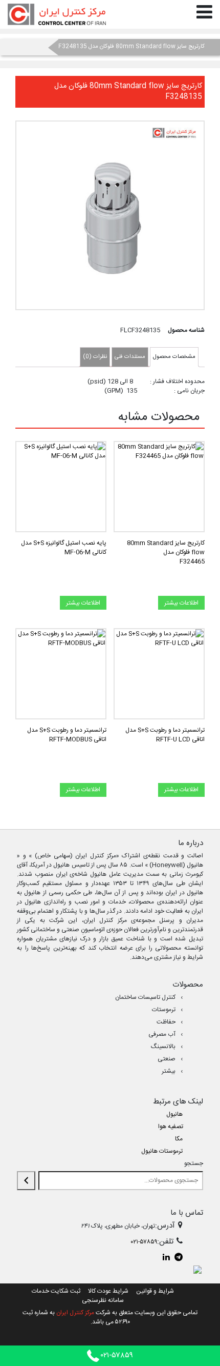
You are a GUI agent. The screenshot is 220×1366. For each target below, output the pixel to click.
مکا (179, 1138)
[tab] (174, 357)
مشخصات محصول (174, 356)
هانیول (174, 1114)
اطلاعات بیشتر (181, 603)
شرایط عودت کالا (108, 1291)
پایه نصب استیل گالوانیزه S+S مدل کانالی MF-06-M (63, 547)
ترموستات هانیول (162, 1151)
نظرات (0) (95, 356)
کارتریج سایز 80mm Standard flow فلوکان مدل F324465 (166, 552)
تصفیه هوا (170, 1126)
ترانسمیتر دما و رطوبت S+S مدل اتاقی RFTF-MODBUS (66, 735)
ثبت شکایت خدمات (56, 1291)
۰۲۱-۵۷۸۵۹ (144, 1242)
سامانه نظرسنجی (103, 1300)
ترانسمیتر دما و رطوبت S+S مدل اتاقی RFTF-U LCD (165, 735)
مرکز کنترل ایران (75, 1312)
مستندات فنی (130, 356)
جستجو (193, 1163)
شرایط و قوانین (155, 1291)
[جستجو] (26, 1181)
